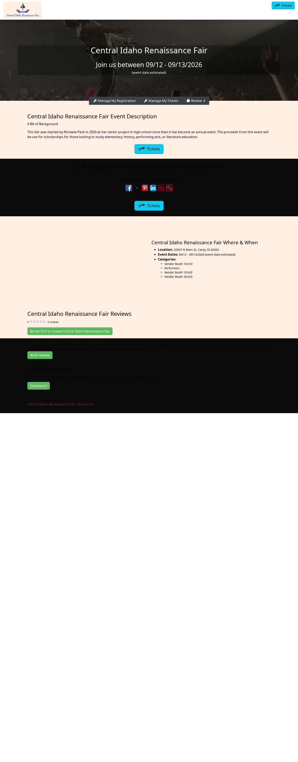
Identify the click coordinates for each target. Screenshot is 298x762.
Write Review (40, 355)
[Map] (74, 258)
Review (196, 101)
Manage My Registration (116, 101)
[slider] (38, 321)
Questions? (38, 386)
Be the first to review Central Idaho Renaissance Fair (70, 331)
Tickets (286, 5)
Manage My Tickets (163, 101)
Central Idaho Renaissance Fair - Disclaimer (60, 404)
